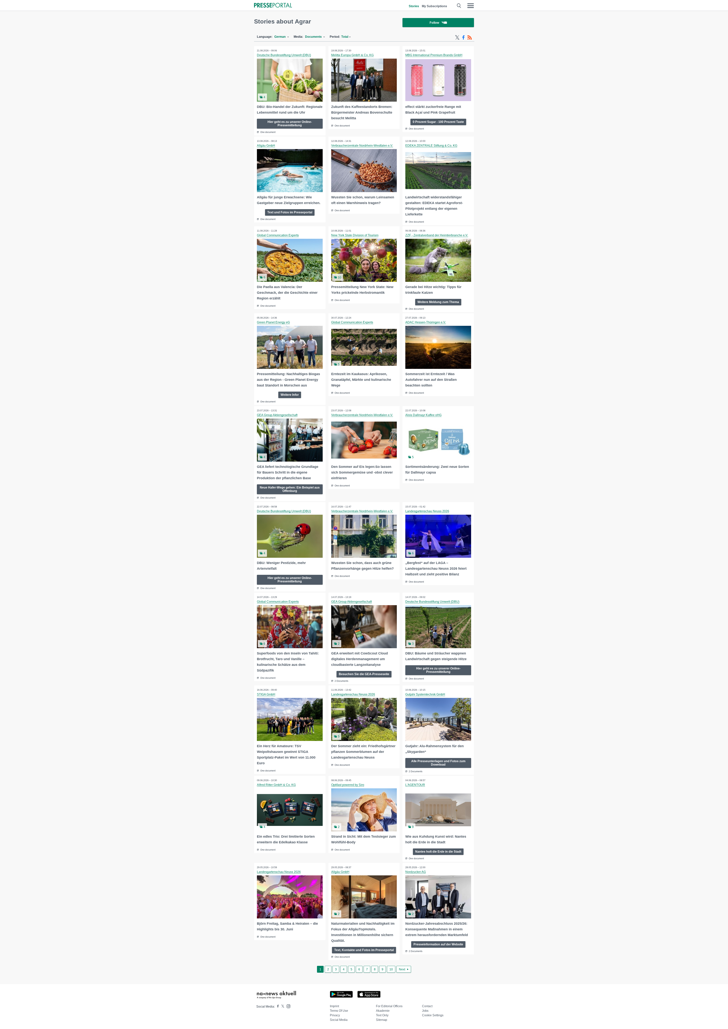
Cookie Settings (432, 1015)
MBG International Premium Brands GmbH (433, 55)
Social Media (339, 1019)
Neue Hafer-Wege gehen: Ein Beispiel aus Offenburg (290, 489)
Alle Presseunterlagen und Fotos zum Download (438, 763)
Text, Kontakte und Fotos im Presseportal (364, 950)
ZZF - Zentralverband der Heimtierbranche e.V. (436, 235)
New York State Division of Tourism (354, 235)
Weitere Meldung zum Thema (438, 302)
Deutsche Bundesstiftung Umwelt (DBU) (284, 55)
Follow (434, 22)
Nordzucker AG (415, 871)
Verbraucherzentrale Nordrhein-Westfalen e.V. (362, 145)
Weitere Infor (290, 394)
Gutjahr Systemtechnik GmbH (425, 694)
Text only (382, 1015)
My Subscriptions (434, 6)
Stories (414, 6)
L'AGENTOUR (415, 784)
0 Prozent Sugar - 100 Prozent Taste (438, 121)
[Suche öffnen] (459, 5)
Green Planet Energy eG (273, 322)
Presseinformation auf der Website (438, 944)
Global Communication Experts (278, 235)
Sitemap (381, 1019)
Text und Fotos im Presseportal (289, 212)
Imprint (334, 1006)
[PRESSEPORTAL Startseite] (273, 5)
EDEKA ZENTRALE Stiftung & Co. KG (431, 145)
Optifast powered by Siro (347, 784)
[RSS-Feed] (469, 37)
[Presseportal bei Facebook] (277, 1006)
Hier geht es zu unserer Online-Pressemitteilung (290, 123)
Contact (427, 1006)
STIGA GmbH (266, 694)
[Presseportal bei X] (281, 1006)
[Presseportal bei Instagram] (287, 1006)
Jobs (425, 1010)
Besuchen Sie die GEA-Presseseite (364, 674)
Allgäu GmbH (266, 145)
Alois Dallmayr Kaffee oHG (423, 415)
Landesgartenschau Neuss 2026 (427, 511)
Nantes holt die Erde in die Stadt (438, 851)
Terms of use (339, 1010)
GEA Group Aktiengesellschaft (277, 415)
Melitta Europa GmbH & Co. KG (352, 55)
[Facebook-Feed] (463, 37)
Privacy (335, 1015)
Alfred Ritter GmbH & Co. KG (276, 784)
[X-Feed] (457, 37)
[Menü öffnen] (470, 5)
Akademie (383, 1010)
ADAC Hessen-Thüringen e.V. (425, 322)
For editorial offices (389, 1006)
